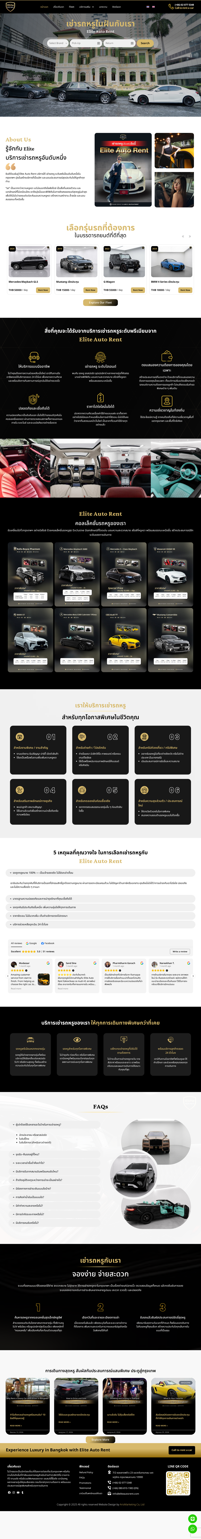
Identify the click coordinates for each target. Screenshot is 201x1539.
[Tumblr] (22, 1492)
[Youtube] (18, 1492)
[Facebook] (9, 1492)
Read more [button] (110, 988)
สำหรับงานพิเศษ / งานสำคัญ (31, 748)
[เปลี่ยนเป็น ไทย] (148, 7)
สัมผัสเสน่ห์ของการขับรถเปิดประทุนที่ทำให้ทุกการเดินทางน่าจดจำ (173, 1416)
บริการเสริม (84, 7)
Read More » (16, 1425)
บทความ (103, 7)
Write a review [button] (180, 951)
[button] (190, 236)
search (145, 43)
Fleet (71, 7)
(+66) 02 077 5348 (184, 5)
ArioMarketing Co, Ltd (132, 1505)
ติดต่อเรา (116, 7)
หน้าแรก (44, 7)
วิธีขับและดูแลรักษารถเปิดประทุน (74, 1415)
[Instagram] (13, 1492)
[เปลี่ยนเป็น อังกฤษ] (153, 7)
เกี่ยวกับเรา (58, 7)
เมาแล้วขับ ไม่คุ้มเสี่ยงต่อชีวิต (120, 1415)
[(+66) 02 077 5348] (171, 6)
